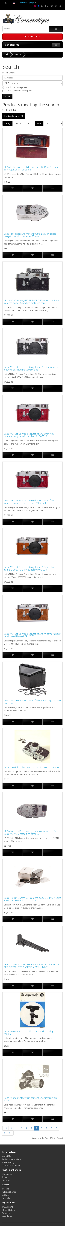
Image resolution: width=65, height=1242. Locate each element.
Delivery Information (11, 1159)
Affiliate (5, 1195)
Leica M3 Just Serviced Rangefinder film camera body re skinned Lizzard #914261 (32, 635)
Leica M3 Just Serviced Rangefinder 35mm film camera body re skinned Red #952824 (29, 501)
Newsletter (7, 1216)
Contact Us (7, 1174)
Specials (6, 1198)
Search (18, 54)
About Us (6, 1156)
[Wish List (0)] (51, 6)
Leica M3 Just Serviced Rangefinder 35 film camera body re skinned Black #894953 (31, 368)
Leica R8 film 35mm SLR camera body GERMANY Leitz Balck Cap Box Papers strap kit (32, 899)
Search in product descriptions (19, 90)
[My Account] (46, 6)
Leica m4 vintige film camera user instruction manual (32, 767)
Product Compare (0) (13, 116)
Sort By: (7, 123)
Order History (8, 1210)
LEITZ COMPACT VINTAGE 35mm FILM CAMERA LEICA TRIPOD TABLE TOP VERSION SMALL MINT (31, 965)
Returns (5, 1177)
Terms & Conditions (11, 1165)
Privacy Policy (8, 1162)
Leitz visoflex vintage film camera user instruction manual (30, 1099)
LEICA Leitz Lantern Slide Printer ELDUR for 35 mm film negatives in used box (31, 168)
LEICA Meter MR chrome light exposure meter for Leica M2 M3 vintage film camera (30, 832)
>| (10, 1133)
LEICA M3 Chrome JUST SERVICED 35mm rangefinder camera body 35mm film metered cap (32, 301)
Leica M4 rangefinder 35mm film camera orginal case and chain (32, 701)
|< (5, 1128)
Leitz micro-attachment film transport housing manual (28, 1032)
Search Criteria (8, 72)
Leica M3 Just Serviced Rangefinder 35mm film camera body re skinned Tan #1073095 (29, 568)
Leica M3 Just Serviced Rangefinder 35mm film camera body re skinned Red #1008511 (29, 435)
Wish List (6, 1213)
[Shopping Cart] (56, 6)
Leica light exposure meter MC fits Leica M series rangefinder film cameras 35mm (30, 235)
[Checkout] (60, 6)
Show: (39, 123)
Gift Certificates (9, 1192)
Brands (5, 1188)
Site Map (6, 1180)
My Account (7, 1207)
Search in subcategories (16, 87)
